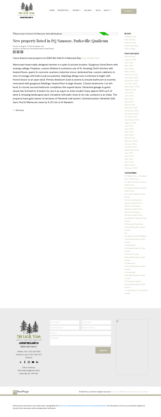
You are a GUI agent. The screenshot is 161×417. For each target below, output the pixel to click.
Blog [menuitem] (98, 10)
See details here (91, 58)
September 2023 (132, 150)
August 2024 (130, 123)
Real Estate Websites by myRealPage (135, 392)
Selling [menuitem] (87, 10)
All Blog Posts (130, 36)
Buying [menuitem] (76, 10)
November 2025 (131, 80)
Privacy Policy (116, 392)
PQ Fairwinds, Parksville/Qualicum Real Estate (135, 248)
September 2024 (132, 120)
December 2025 (132, 77)
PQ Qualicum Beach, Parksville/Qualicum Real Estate (135, 284)
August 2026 (130, 59)
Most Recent (130, 56)
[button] (128, 11)
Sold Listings (130, 48)
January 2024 (131, 144)
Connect (129, 11)
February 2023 (131, 168)
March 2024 (130, 138)
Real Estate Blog (131, 45)
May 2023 (129, 159)
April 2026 (129, 68)
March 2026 (130, 71)
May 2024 (129, 132)
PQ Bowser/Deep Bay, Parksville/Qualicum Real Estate (135, 227)
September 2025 (132, 86)
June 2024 (129, 129)
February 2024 (131, 141)
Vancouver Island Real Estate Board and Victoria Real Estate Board (82, 406)
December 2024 (132, 111)
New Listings (130, 39)
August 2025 (130, 89)
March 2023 (130, 165)
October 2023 (131, 147)
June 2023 (129, 156)
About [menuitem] (107, 10)
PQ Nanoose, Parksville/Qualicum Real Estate (37, 49)
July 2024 (129, 126)
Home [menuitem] (52, 10)
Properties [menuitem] (63, 10)
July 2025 (129, 92)
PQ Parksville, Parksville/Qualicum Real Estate (135, 275)
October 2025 (131, 83)
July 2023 (129, 153)
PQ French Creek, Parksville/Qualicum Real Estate (135, 257)
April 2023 (129, 162)
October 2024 (131, 117)
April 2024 (129, 135)
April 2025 (129, 101)
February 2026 (131, 74)
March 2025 (130, 105)
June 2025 (129, 95)
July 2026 (129, 62)
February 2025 (131, 107)
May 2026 (129, 65)
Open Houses (130, 42)
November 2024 (132, 114)
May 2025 (129, 99)
